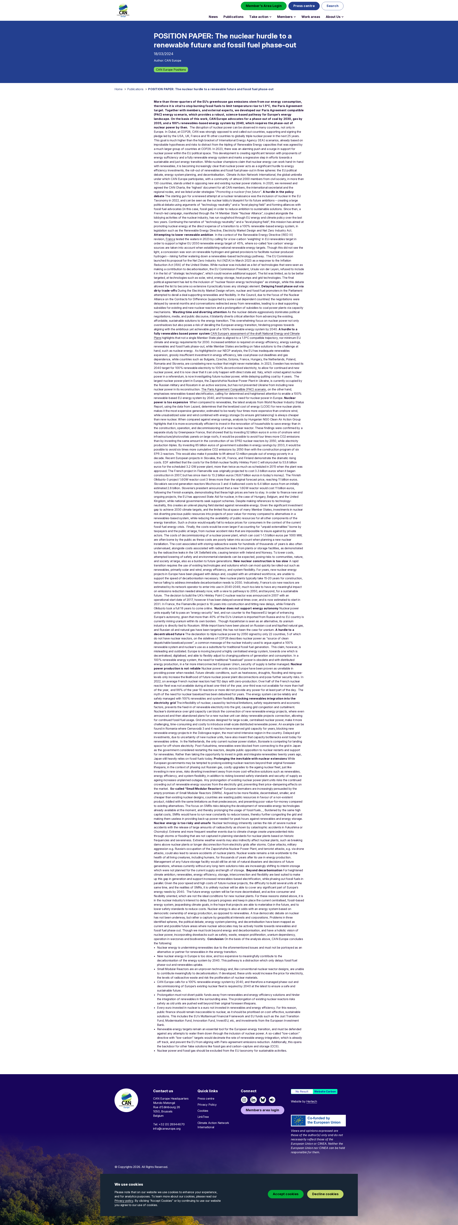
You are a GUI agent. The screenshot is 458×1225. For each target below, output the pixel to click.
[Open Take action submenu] (270, 17)
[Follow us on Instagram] (244, 1099)
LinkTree (203, 1117)
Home (118, 89)
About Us (333, 17)
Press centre (206, 1098)
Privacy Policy (207, 1104)
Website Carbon (325, 1091)
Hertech (311, 1101)
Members (285, 17)
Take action (258, 17)
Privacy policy (123, 1200)
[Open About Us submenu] (343, 17)
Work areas (310, 17)
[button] (264, 6)
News (213, 17)
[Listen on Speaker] (272, 1099)
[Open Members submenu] (295, 17)
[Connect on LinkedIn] (253, 1099)
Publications (233, 17)
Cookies (203, 1110)
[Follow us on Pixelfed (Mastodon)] (262, 1099)
